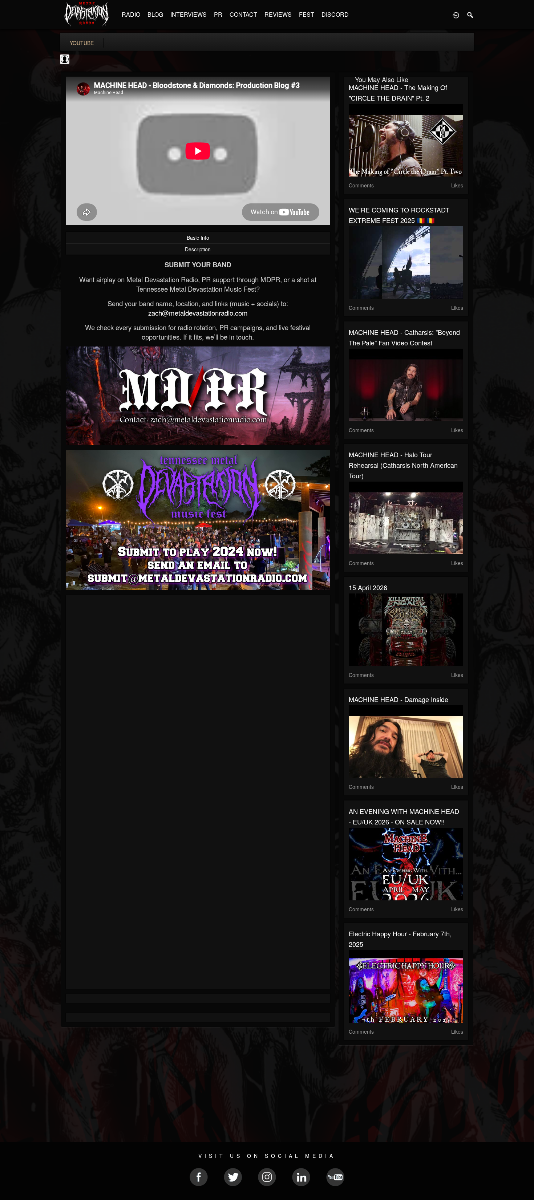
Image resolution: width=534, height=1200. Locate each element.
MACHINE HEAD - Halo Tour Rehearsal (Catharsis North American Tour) (403, 465)
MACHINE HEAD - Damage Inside (398, 699)
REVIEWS (278, 14)
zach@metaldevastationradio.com (198, 312)
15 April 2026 (368, 587)
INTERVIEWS (188, 14)
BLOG (155, 14)
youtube (82, 42)
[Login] (456, 14)
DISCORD (335, 14)
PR (218, 14)
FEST (306, 14)
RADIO (131, 14)
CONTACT (243, 14)
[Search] (470, 14)
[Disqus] (198, 697)
